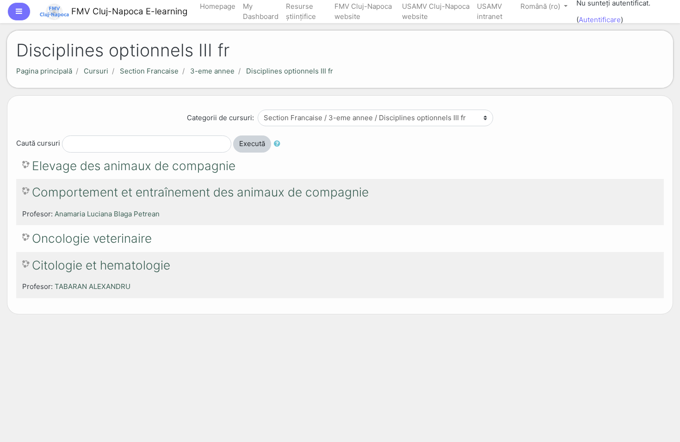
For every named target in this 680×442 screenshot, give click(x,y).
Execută (252, 143)
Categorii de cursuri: (220, 117)
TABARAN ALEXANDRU (92, 286)
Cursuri (96, 71)
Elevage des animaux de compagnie (133, 166)
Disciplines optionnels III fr (289, 71)
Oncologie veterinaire (92, 238)
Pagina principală (44, 71)
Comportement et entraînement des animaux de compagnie (200, 192)
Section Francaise (149, 71)
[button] (279, 144)
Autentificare (600, 19)
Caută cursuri (38, 143)
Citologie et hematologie (101, 265)
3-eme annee (212, 71)
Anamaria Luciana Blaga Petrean (107, 213)
